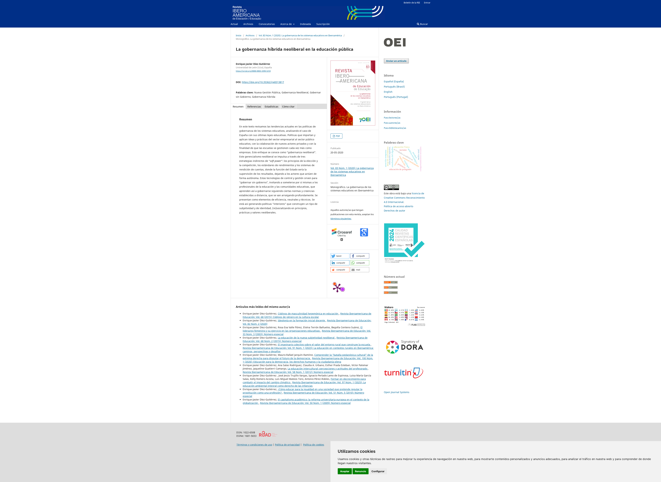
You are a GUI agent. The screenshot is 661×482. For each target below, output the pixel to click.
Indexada (305, 24)
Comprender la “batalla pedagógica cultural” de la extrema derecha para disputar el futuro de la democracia (308, 356)
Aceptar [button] (344, 471)
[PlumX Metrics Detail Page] (337, 287)
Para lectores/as (392, 117)
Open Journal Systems (396, 392)
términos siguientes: (341, 218)
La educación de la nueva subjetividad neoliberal (306, 337)
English (388, 91)
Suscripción (323, 24)
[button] (339, 255)
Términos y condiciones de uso (254, 444)
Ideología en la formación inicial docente (302, 320)
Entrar (427, 2)
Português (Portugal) (396, 97)
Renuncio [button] (360, 471)
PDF (337, 136)
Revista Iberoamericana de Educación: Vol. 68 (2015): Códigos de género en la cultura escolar (307, 315)
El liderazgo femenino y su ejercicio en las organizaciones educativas (303, 329)
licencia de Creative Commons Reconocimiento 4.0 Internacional (404, 198)
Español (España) (394, 81)
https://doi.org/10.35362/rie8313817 (263, 82)
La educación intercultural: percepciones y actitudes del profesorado (328, 368)
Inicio (238, 35)
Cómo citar (288, 106)
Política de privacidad (287, 444)
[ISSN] (268, 435)
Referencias (254, 106)
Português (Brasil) (394, 86)
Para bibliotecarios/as (395, 127)
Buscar (423, 24)
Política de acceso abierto (398, 206)
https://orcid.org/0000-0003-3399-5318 (253, 71)
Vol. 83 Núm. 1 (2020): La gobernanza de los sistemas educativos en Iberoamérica (300, 35)
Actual (234, 24)
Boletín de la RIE (412, 2)
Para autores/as (392, 122)
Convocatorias (267, 24)
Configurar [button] (378, 471)
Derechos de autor (394, 210)
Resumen (238, 106)
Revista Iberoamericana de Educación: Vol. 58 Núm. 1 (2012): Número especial (288, 372)
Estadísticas (271, 106)
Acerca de (286, 24)
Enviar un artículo (396, 60)
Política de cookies (313, 444)
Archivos (248, 24)
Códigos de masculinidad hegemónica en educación (308, 313)
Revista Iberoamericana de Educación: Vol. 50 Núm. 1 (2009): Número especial (305, 403)
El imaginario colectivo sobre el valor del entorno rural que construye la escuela (324, 344)
